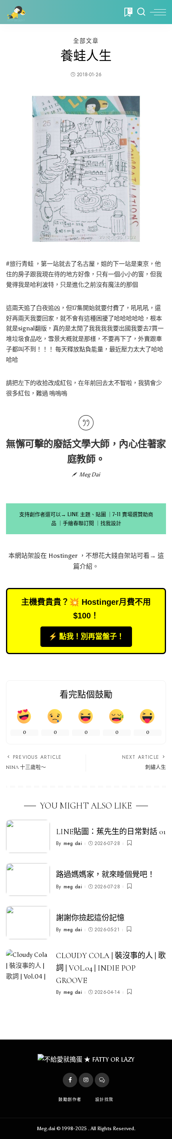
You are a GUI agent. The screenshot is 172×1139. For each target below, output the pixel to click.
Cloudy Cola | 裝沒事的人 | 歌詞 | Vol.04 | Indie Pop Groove (111, 968)
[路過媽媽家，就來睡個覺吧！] (28, 879)
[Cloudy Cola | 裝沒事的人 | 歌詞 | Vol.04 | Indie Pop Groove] (28, 966)
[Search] (141, 12)
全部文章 (86, 41)
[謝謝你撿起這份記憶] (28, 922)
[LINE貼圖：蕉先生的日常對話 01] (28, 836)
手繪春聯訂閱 (78, 523)
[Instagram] (86, 1080)
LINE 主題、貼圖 (86, 514)
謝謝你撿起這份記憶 (90, 918)
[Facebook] (70, 1080)
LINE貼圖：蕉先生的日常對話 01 (111, 832)
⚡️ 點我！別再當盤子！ (86, 636)
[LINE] (102, 1080)
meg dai (73, 843)
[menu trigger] (158, 12)
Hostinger (63, 555)
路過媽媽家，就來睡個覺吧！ (105, 875)
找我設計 (110, 523)
